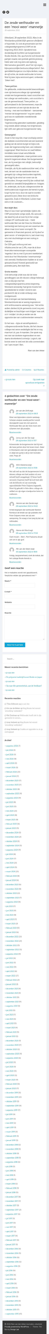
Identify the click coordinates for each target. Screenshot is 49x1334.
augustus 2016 (11, 1266)
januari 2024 (11, 880)
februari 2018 (11, 1188)
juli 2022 (9, 958)
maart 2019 (10, 1132)
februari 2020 (11, 1084)
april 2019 (10, 1127)
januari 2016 (10, 1297)
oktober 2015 (11, 1310)
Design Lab (14, 1329)
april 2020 (10, 1075)
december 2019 (12, 1093)
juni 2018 (9, 1171)
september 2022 (12, 950)
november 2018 (12, 1149)
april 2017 (10, 1231)
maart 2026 (10, 767)
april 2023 (10, 919)
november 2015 (12, 1305)
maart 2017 (10, 1236)
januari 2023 (11, 932)
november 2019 (12, 1097)
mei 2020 (10, 1071)
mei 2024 (9, 863)
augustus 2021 (11, 1006)
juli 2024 (9, 854)
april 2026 (10, 763)
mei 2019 (9, 1123)
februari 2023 (11, 928)
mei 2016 (9, 1279)
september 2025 (12, 793)
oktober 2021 (11, 997)
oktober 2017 (11, 1205)
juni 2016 (9, 1275)
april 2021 (10, 1023)
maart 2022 (10, 976)
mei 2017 (9, 1227)
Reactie (8, 613)
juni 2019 (9, 1119)
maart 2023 (10, 924)
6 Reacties (39, 370)
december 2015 (12, 1301)
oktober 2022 (11, 945)
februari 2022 (11, 980)
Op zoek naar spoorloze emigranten (34, 382)
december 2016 (12, 1249)
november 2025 (12, 785)
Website (8, 602)
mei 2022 (9, 967)
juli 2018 (9, 1166)
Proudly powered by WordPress (17, 1327)
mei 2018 (9, 1175)
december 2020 (12, 1041)
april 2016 (10, 1283)
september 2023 (12, 898)
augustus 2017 (11, 1214)
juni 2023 (9, 911)
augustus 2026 (12, 746)
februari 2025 (11, 824)
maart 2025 (10, 820)
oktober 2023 (11, 893)
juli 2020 (9, 1062)
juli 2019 (9, 1114)
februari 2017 (11, 1240)
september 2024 (12, 846)
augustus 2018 (11, 1162)
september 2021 (12, 1002)
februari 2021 (11, 1032)
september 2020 (12, 1054)
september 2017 (12, 1210)
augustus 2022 (12, 954)
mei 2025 (10, 811)
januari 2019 (10, 1140)
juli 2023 (9, 906)
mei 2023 (9, 915)
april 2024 (10, 867)
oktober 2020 (11, 1049)
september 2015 (12, 1314)
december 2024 (12, 833)
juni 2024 (9, 859)
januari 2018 (10, 1192)
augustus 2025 (12, 798)
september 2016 (12, 1262)
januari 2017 (10, 1244)
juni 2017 (9, 1223)
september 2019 (12, 1106)
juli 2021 (9, 1010)
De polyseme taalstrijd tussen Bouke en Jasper (24, 677)
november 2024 (12, 837)
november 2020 (12, 1045)
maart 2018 (10, 1184)
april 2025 (10, 815)
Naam (8, 581)
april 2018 (10, 1179)
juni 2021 (9, 1015)
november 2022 (12, 941)
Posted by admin (13, 370)
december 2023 (12, 884)
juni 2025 (9, 806)
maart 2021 (10, 1028)
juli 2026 (9, 750)
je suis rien (10, 379)
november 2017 (12, 1201)
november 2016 (12, 1253)
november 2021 (12, 993)
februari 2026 (11, 772)
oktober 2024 (11, 841)
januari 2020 (11, 1088)
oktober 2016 (11, 1257)
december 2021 (12, 989)
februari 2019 (11, 1136)
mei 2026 (10, 759)
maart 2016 (10, 1288)
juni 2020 (9, 1067)
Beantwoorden (15, 432)
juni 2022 (9, 963)
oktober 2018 (11, 1153)
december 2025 (12, 780)
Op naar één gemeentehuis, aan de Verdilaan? (24, 686)
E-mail (8, 592)
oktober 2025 (11, 789)
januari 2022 (11, 984)
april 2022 (10, 971)
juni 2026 (9, 755)
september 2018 (12, 1158)
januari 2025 (11, 828)
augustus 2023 (12, 902)
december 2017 (12, 1197)
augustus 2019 (11, 1110)
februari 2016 (11, 1292)
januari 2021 (10, 1036)
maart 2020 (10, 1080)
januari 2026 (11, 776)
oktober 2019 (11, 1101)
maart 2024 (10, 872)
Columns (27, 370)
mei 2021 (9, 1019)
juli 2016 (9, 1270)
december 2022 (12, 937)
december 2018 (12, 1145)
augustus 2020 (12, 1058)
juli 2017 (9, 1218)
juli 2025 (9, 802)
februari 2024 (11, 876)
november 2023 (12, 889)
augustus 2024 (12, 850)
